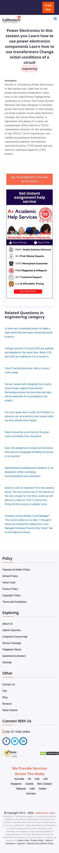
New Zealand (44, 783)
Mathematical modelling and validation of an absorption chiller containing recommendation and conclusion (29, 472)
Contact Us (8, 684)
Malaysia (21, 788)
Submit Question (11, 630)
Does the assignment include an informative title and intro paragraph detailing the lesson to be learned (29, 452)
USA (37, 778)
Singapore (16, 783)
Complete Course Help (15, 636)
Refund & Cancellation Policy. (40, 843)
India (32, 788)
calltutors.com (45, 812)
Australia (19, 778)
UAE (45, 778)
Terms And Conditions (14, 601)
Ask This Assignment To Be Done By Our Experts (29, 179)
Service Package (11, 643)
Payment (21, 843)
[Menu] (55, 19)
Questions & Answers (14, 655)
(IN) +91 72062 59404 (17, 731)
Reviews (7, 703)
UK (29, 778)
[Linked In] (23, 741)
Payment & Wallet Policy (16, 569)
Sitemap (7, 662)
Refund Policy (10, 576)
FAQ (4, 690)
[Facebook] (6, 741)
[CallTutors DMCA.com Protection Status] (49, 754)
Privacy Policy (10, 588)
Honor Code (8, 582)
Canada (29, 783)
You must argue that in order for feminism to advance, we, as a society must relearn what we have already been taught (29, 416)
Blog (4, 697)
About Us (7, 623)
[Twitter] (15, 741)
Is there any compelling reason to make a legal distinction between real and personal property (28, 332)
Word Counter (10, 710)
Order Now (48, 7)
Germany (31, 793)
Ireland (42, 788)
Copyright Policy (11, 595)
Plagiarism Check (11, 649)
